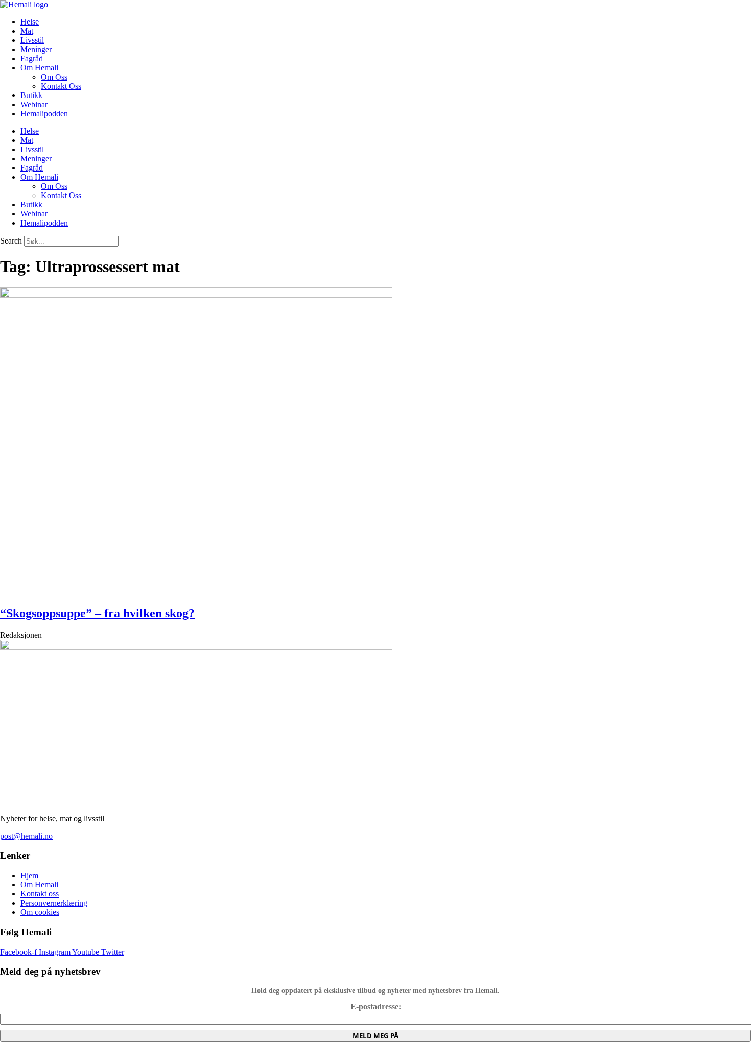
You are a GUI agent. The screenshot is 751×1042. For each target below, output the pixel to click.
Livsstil (32, 40)
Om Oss (54, 76)
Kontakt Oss (61, 86)
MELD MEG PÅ (375, 1035)
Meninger (36, 49)
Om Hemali (39, 67)
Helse (29, 21)
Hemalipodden (44, 113)
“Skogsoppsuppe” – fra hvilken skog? (97, 613)
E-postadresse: (375, 1006)
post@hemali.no (26, 836)
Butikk (31, 95)
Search (11, 240)
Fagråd (31, 58)
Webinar (34, 104)
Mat (26, 31)
